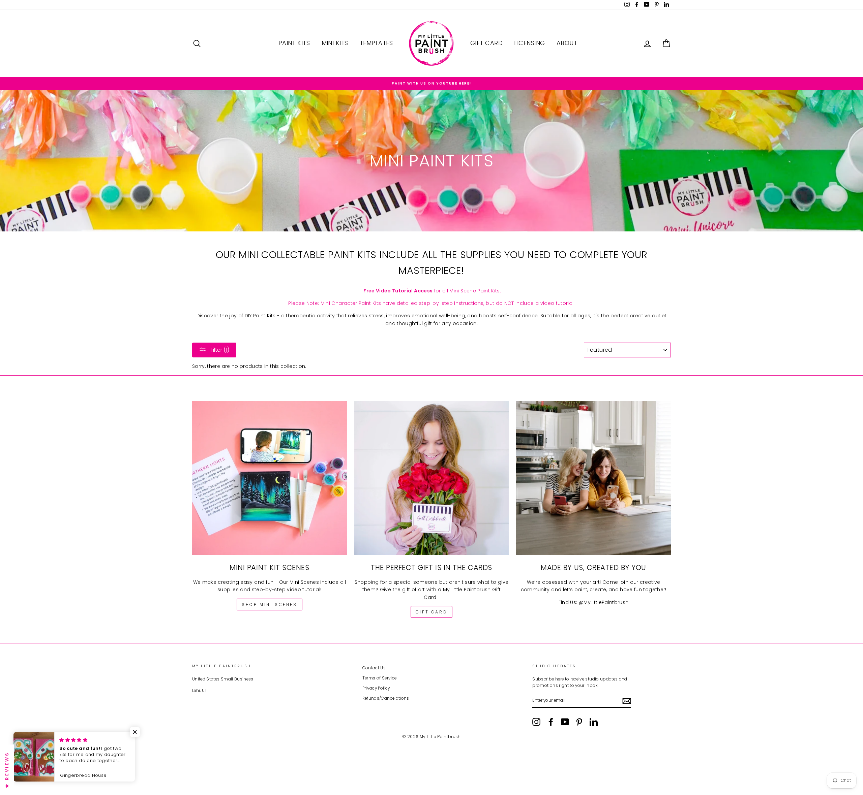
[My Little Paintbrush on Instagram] (536, 722)
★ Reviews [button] (7, 770)
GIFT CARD (431, 612)
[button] (135, 732)
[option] (431, 83)
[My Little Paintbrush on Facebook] (551, 722)
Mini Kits (335, 43)
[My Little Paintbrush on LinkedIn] (594, 722)
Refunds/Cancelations (385, 698)
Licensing (529, 43)
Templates (376, 43)
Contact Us (374, 668)
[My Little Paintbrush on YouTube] (565, 722)
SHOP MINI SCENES (269, 604)
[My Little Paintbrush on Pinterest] (579, 722)
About (567, 43)
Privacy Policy (376, 688)
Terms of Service (379, 678)
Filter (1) (219, 350)
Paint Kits (294, 43)
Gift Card (486, 43)
